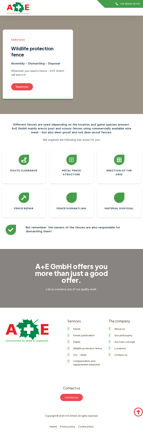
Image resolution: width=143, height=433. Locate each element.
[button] (112, 12)
